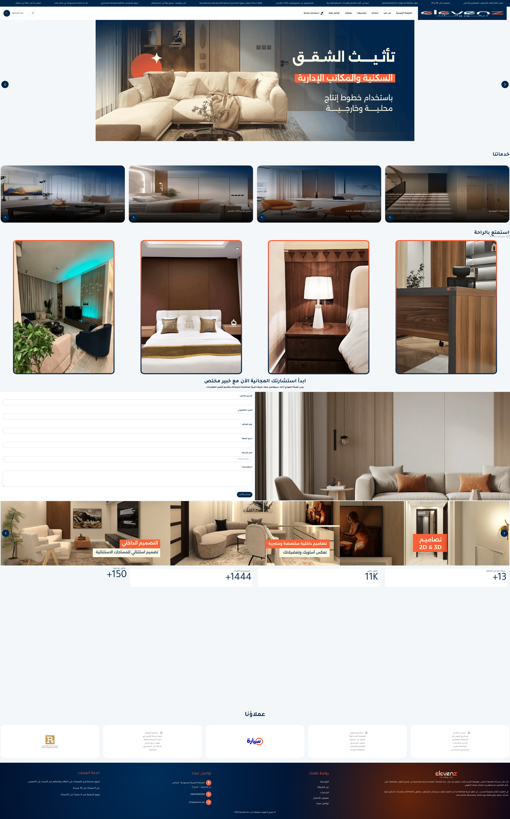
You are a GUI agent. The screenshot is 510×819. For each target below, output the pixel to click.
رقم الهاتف (246, 425)
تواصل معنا (334, 13)
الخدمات (324, 793)
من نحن (387, 13)
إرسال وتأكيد (244, 494)
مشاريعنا (361, 13)
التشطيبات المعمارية (498, 211)
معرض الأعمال (321, 798)
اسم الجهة (246, 439)
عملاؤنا (348, 13)
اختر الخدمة (246, 453)
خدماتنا (375, 13)
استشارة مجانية (311, 13)
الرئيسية (324, 782)
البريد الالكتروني (244, 410)
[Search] (33, 13)
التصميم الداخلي (116, 211)
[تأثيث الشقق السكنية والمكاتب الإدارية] (262, 217)
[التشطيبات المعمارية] (390, 217)
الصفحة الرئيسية (404, 13)
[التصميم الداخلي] (5, 217)
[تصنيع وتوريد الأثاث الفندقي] (134, 217)
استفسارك (246, 467)
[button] (5, 84)
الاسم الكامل (245, 396)
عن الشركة (323, 787)
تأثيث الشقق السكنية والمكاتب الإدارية (363, 211)
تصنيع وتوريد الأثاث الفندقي (239, 211)
